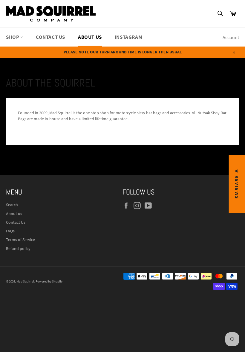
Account (231, 37)
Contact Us (50, 37)
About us (90, 37)
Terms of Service (20, 239)
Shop (13, 37)
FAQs (10, 231)
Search (12, 204)
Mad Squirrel (25, 281)
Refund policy (18, 248)
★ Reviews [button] (237, 184)
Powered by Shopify (49, 281)
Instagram (128, 37)
